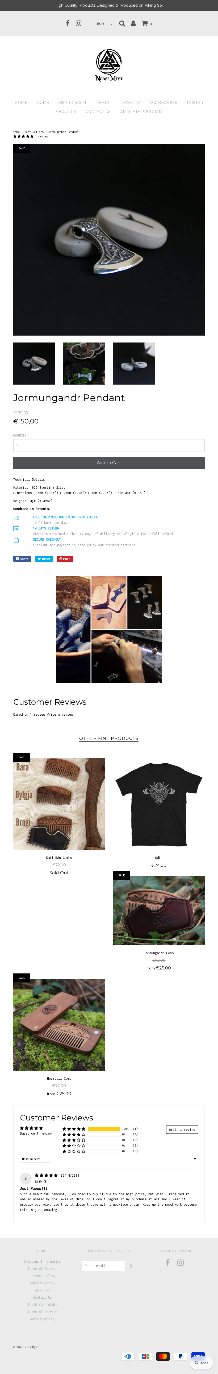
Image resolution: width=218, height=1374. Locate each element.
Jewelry (130, 102)
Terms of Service (42, 1269)
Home (21, 102)
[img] (47, 1175)
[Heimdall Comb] (59, 1025)
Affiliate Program (141, 111)
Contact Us (98, 111)
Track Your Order (42, 1305)
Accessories (163, 102)
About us (66, 111)
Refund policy (42, 1319)
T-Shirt (103, 102)
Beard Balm (72, 102)
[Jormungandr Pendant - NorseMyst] (34, 363)
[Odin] (159, 804)
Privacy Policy (43, 1276)
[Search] (122, 23)
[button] (24, 136)
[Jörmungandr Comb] (159, 910)
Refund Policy (42, 1283)
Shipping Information (42, 1261)
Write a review (60, 714)
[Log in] (133, 23)
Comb (43, 102)
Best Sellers (34, 131)
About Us (42, 1290)
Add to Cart (109, 462)
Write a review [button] (182, 1130)
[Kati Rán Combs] (59, 804)
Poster (195, 102)
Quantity (19, 435)
